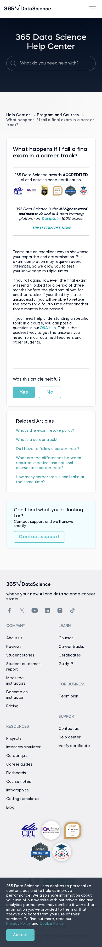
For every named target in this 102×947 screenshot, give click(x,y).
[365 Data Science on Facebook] (9, 610)
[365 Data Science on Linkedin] (47, 610)
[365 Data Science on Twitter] (22, 610)
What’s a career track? (37, 440)
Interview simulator (23, 747)
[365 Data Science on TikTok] (72, 610)
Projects (13, 739)
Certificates (70, 655)
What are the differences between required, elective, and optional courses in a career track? (48, 463)
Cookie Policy (51, 924)
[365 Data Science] (12, 9)
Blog (10, 807)
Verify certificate (74, 746)
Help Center (18, 115)
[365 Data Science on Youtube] (34, 610)
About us (14, 638)
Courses (66, 638)
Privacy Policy (18, 924)
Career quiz (17, 756)
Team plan (68, 696)
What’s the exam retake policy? (45, 431)
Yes (24, 392)
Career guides (19, 764)
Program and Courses (58, 115)
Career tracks (71, 647)
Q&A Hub (48, 328)
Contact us (69, 729)
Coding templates (22, 799)
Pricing (12, 706)
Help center (70, 737)
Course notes (18, 782)
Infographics (17, 790)
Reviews (13, 647)
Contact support (39, 537)
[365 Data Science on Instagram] (60, 610)
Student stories (20, 655)
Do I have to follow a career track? (47, 449)
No (50, 392)
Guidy (64, 664)
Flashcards (16, 773)
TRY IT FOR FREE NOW (51, 228)
